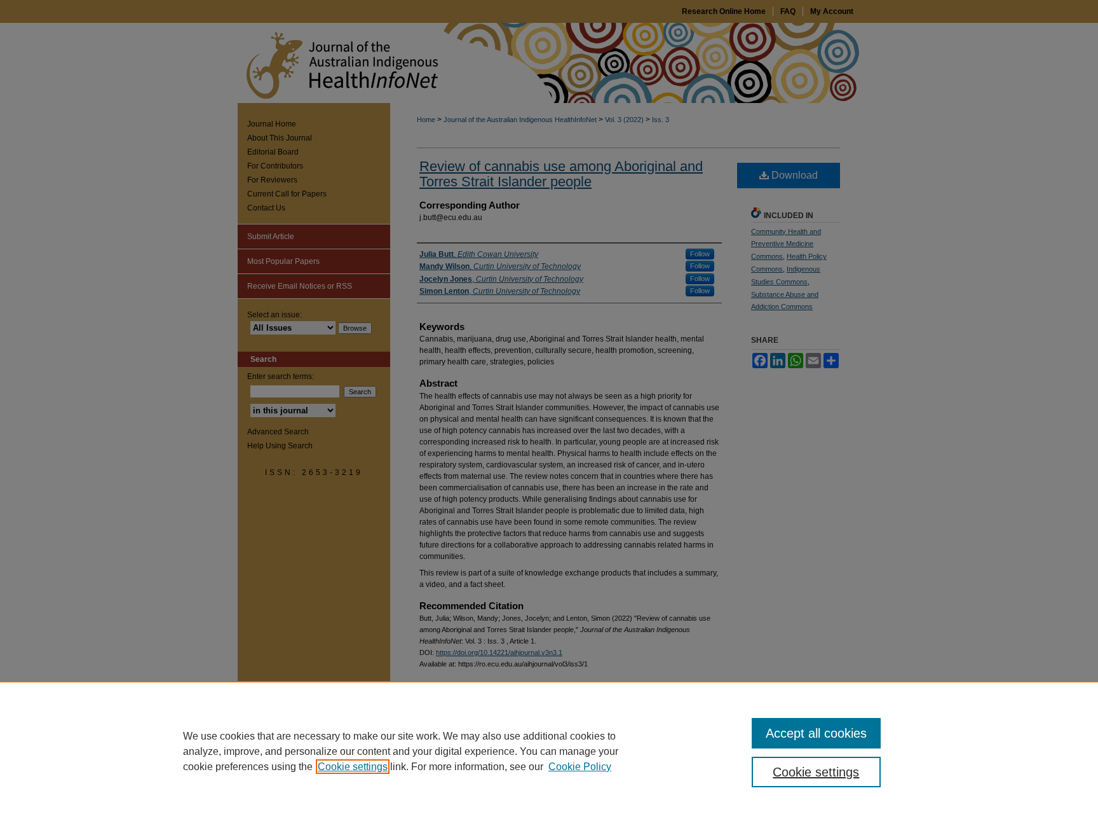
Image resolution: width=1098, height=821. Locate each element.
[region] (549, 751)
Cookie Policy (579, 766)
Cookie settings (353, 766)
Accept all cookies (816, 733)
